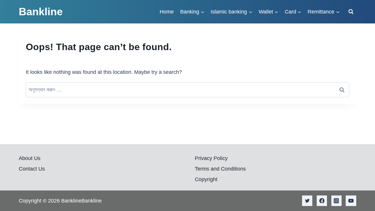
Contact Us (32, 169)
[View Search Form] (351, 11)
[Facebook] (322, 200)
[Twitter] (307, 200)
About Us (29, 158)
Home (167, 12)
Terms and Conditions (220, 169)
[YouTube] (351, 200)
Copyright (206, 179)
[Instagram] (336, 200)
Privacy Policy (211, 158)
